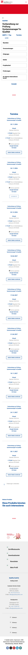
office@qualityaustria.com (16, 594)
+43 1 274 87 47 (15, 606)
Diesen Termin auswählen (14, 152)
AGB (22, 640)
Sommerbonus (18, 138)
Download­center (14, 555)
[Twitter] (10, 647)
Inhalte (5, 59)
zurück (6, 38)
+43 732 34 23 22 (15, 592)
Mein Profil (14, 567)
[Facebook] (7, 647)
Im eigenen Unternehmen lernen (10, 77)
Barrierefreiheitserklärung (17, 641)
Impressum (17, 640)
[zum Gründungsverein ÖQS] (14, 627)
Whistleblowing (9, 643)
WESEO (21, 643)
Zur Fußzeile (8, 10)
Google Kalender (14, 146)
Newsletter (14, 561)
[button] (14, 43)
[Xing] (20, 647)
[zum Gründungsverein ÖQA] (14, 622)
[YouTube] (14, 647)
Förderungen (6, 71)
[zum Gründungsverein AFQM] (14, 617)
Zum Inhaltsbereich (10, 7)
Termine (19, 35)
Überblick (5, 43)
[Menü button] (26, 2)
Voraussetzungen (8, 48)
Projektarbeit (7, 65)
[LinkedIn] (17, 647)
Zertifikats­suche (14, 549)
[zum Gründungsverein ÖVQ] (14, 632)
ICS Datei (14, 147)
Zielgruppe (6, 54)
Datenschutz (6, 641)
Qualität (5, 21)
